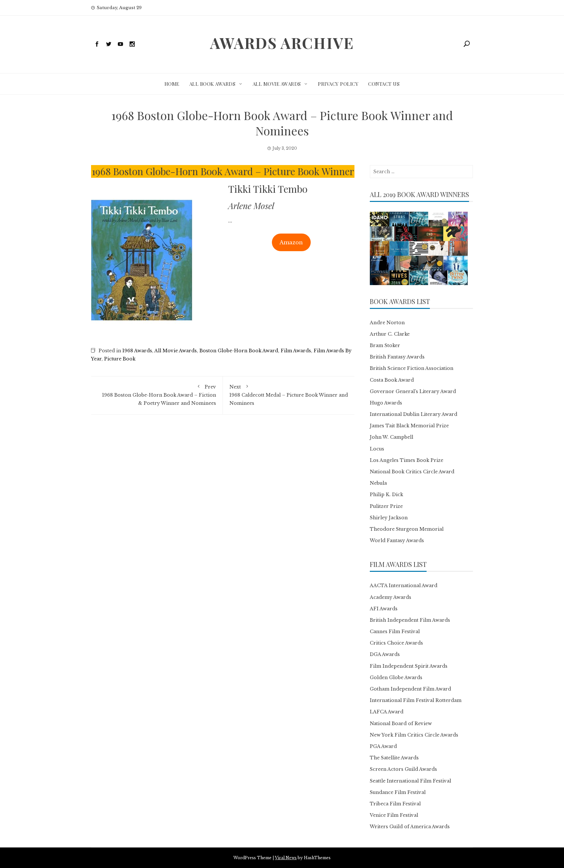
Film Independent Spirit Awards (408, 666)
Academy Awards (390, 597)
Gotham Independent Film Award (410, 689)
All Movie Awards (277, 84)
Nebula (378, 483)
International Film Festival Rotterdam (416, 700)
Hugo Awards (386, 403)
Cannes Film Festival (395, 631)
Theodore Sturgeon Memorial (407, 529)
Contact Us (384, 84)
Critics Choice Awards (396, 643)
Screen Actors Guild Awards (403, 769)
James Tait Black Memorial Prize (409, 426)
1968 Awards (137, 351)
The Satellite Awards (394, 758)
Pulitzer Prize (386, 506)
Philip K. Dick (386, 494)
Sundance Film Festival (398, 792)
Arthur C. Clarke (390, 334)
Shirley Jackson (389, 518)
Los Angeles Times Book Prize (406, 460)
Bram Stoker (385, 345)
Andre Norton (387, 323)
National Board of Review (401, 723)
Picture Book (119, 359)
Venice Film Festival (394, 815)
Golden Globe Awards (396, 677)
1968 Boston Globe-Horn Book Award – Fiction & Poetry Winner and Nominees (159, 395)
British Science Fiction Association (411, 368)
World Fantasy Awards (397, 540)
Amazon (291, 242)
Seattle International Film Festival (410, 781)
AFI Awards (384, 609)
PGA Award (383, 746)
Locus (377, 449)
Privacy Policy (338, 84)
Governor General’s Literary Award (413, 391)
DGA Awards (385, 654)
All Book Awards (212, 84)
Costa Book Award (392, 380)
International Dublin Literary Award (413, 414)
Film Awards (296, 351)
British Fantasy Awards (397, 357)
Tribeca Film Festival (395, 804)
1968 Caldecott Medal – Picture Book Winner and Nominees (288, 395)
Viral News (286, 857)
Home (172, 84)
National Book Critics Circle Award (412, 472)
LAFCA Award (386, 712)
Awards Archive (282, 43)
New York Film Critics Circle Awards (414, 735)
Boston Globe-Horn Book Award (238, 351)
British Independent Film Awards (410, 620)
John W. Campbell (391, 437)
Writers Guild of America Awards (410, 827)
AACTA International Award (403, 585)
